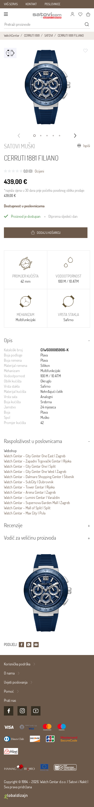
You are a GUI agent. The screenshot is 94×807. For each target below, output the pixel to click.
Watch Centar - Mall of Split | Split (27, 508)
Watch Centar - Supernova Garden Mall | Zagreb (37, 502)
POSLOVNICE (52, 4)
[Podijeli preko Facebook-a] (21, 644)
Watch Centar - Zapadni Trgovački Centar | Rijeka (37, 461)
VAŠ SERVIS (11, 4)
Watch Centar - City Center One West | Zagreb (35, 471)
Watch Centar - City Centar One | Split (30, 466)
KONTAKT (31, 4)
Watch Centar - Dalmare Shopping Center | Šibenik (39, 476)
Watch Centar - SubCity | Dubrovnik (28, 482)
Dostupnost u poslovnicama (24, 206)
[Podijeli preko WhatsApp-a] (28, 644)
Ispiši (86, 145)
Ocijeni (39, 171)
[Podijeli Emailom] (36, 644)
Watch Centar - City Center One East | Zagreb (35, 456)
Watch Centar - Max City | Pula (24, 513)
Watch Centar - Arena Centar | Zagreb (30, 492)
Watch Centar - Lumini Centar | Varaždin (32, 497)
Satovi (73, 781)
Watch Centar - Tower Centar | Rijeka (29, 487)
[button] (34, 136)
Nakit (83, 781)
